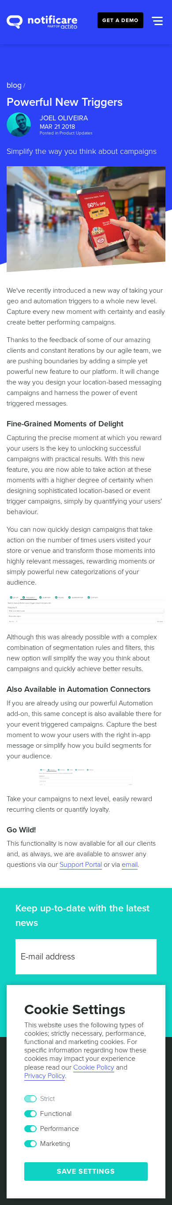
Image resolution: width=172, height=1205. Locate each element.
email (130, 864)
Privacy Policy (44, 1075)
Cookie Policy (93, 1067)
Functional (55, 1113)
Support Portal (81, 864)
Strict (47, 1098)
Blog (14, 85)
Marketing (55, 1143)
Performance (59, 1128)
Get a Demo (120, 20)
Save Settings (86, 1171)
